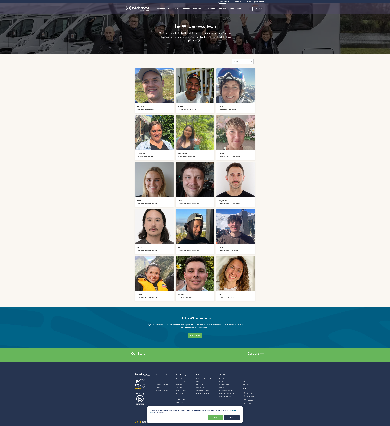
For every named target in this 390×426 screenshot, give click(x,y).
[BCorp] (140, 399)
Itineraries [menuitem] (179, 385)
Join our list (195, 335)
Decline (232, 417)
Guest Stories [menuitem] (180, 399)
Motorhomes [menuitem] (160, 379)
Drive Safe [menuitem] (179, 379)
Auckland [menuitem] (246, 379)
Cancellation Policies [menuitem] (202, 390)
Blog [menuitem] (177, 396)
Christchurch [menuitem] (247, 382)
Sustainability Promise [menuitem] (226, 390)
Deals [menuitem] (158, 387)
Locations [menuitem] (186, 9)
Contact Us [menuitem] (247, 375)
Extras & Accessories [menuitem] (162, 385)
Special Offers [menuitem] (236, 9)
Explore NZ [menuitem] (179, 387)
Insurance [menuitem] (159, 382)
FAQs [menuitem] (198, 382)
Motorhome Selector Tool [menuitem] (204, 379)
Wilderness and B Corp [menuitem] (226, 393)
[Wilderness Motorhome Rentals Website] (137, 8)
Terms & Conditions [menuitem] (162, 390)
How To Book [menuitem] (200, 387)
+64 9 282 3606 (224, 1)
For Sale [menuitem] (246, 385)
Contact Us (237, 1)
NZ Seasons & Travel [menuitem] (182, 382)
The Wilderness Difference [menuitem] (227, 379)
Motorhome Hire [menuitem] (163, 9)
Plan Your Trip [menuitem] (199, 9)
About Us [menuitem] (222, 9)
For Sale (248, 1)
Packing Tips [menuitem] (180, 393)
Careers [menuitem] (221, 387)
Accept (215, 417)
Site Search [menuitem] (200, 385)
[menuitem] (249, 393)
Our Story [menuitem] (222, 382)
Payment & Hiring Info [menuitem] (203, 393)
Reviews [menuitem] (211, 9)
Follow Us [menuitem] (247, 389)
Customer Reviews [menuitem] (225, 396)
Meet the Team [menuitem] (224, 385)
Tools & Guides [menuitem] (181, 390)
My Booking (260, 1)
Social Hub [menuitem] (179, 402)
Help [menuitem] (176, 9)
